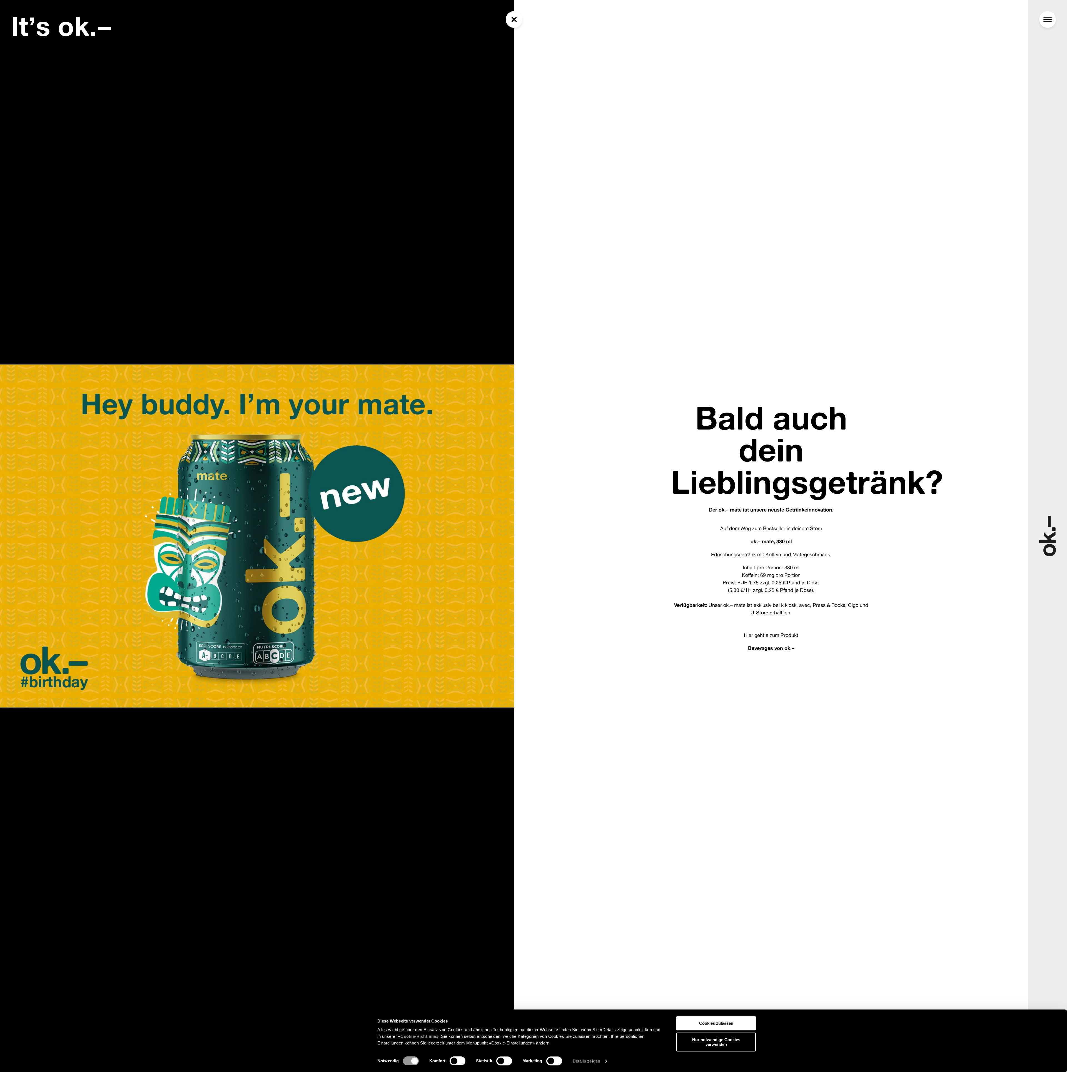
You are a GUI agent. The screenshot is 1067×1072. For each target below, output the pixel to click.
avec (804, 605)
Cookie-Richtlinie (418, 1036)
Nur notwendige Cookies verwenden (716, 1042)
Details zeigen (586, 1061)
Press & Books (829, 605)
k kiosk (788, 605)
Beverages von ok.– (771, 648)
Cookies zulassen (716, 1023)
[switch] (457, 1060)
